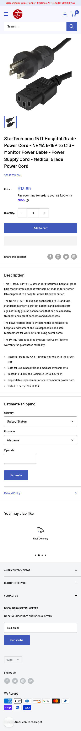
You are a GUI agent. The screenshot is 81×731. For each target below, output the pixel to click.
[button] (40, 241)
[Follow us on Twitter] (15, 681)
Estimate (16, 475)
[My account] (65, 14)
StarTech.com (12, 175)
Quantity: (9, 213)
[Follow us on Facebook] (7, 681)
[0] (73, 14)
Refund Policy (12, 493)
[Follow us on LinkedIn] (31, 681)
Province (9, 431)
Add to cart (40, 228)
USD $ (9, 659)
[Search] (71, 26)
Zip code (9, 450)
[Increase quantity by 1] (44, 213)
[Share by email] (74, 257)
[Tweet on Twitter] (66, 257)
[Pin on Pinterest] (58, 257)
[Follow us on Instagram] (23, 681)
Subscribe (16, 640)
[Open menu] (6, 14)
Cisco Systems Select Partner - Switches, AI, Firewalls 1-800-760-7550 (40, 2)
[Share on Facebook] (50, 257)
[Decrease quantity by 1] (22, 213)
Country (9, 412)
